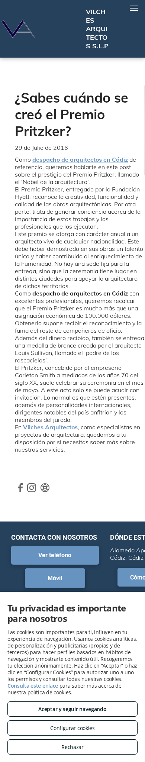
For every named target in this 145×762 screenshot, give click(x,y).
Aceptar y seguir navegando (72, 709)
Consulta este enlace (32, 685)
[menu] (133, 8)
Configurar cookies (72, 728)
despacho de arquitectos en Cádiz (80, 159)
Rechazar (72, 746)
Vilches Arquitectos (50, 427)
